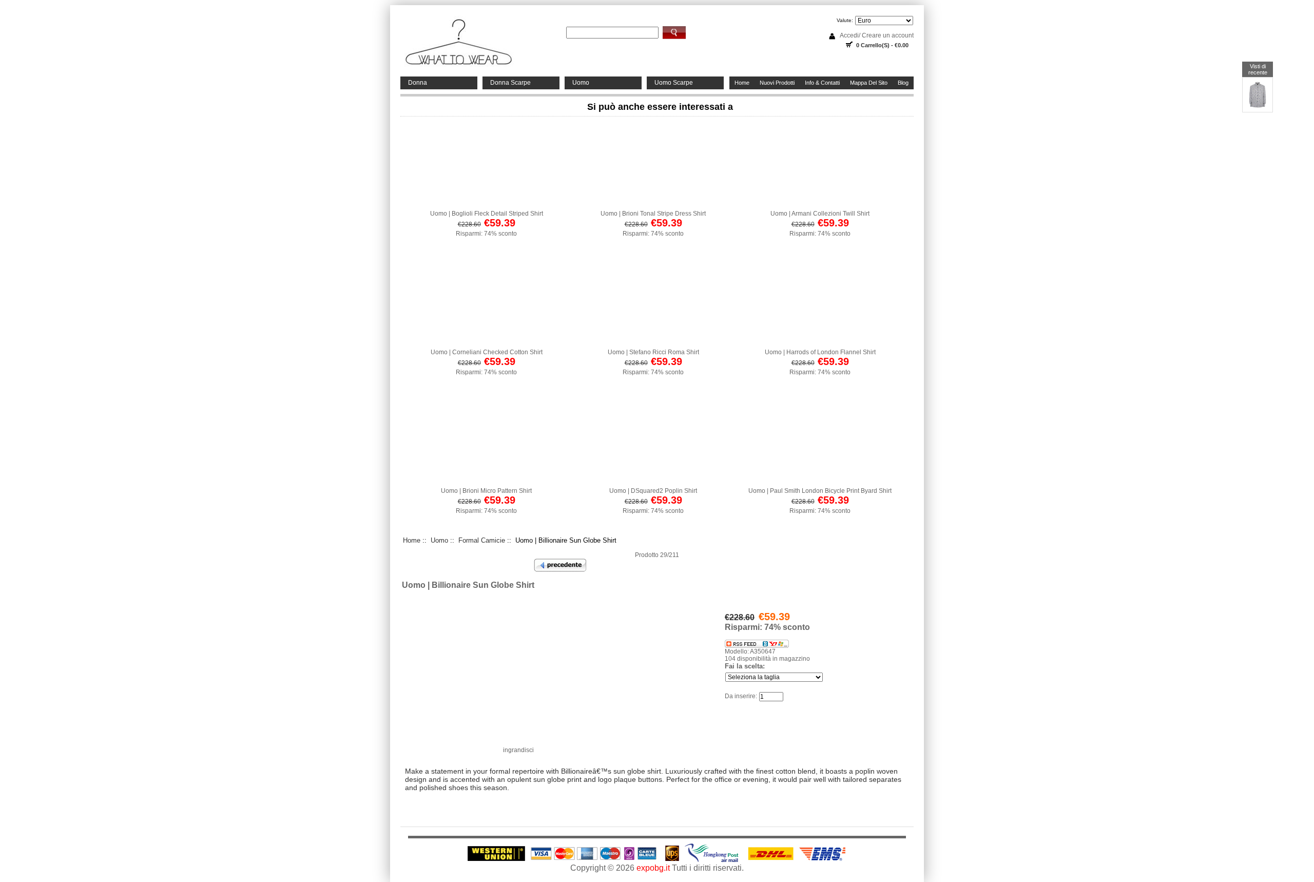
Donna (417, 82)
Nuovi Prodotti (777, 83)
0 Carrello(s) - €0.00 (882, 45)
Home (742, 83)
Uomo (580, 82)
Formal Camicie (481, 540)
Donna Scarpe (510, 82)
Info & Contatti (822, 83)
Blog (903, 83)
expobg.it (653, 868)
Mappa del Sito (868, 83)
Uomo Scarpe (673, 82)
